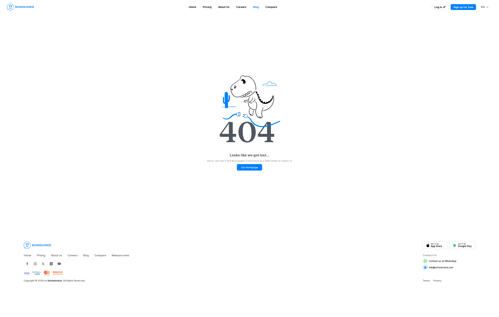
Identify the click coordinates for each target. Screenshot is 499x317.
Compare (271, 7)
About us (56, 255)
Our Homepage (249, 167)
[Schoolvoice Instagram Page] (35, 263)
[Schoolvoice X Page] (43, 263)
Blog (256, 7)
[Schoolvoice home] (20, 7)
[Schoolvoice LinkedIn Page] (51, 263)
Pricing (207, 7)
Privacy (437, 280)
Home (192, 7)
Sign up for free (463, 7)
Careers (241, 7)
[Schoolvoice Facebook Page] (27, 263)
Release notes (120, 255)
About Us (223, 7)
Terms (426, 280)
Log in (438, 7)
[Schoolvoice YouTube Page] (59, 263)
